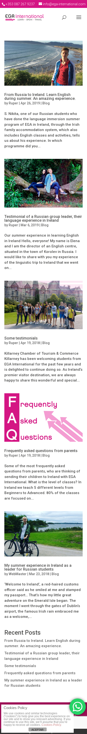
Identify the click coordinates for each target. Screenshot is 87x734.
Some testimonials (21, 338)
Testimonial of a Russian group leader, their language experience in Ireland (43, 218)
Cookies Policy (51, 725)
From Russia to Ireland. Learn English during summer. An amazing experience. (40, 96)
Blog (46, 103)
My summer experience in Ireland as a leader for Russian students (38, 567)
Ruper (13, 103)
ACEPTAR (37, 729)
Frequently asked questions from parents (41, 450)
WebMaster (18, 574)
